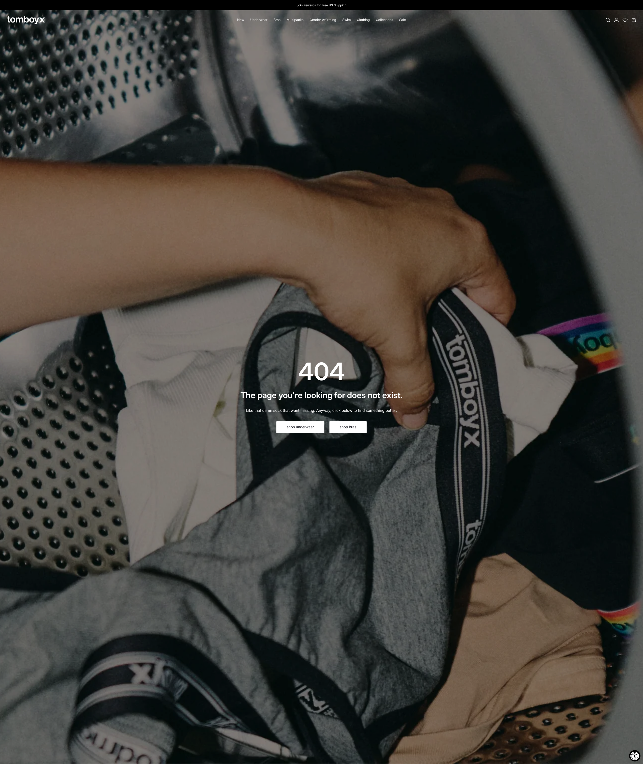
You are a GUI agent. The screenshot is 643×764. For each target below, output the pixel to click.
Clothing (363, 20)
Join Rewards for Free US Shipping (321, 5)
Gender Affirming (322, 20)
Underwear (259, 20)
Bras (277, 20)
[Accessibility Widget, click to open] (634, 755)
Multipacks (295, 20)
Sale (402, 20)
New (240, 20)
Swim (346, 20)
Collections (384, 20)
